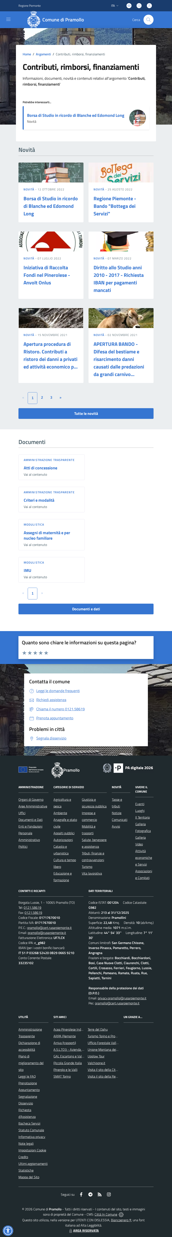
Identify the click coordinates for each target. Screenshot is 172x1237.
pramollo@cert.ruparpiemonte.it (49, 927)
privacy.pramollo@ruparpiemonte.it (122, 998)
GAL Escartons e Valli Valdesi (73, 1056)
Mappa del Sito (28, 1177)
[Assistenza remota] (121, 1214)
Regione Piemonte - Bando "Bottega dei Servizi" (115, 206)
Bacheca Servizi (29, 1123)
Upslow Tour (96, 1056)
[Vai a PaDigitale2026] (128, 767)
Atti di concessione (40, 468)
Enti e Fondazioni (30, 826)
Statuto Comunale (31, 1130)
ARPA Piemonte (64, 1036)
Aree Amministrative (32, 806)
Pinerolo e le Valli (65, 1069)
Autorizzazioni (63, 839)
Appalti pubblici (63, 833)
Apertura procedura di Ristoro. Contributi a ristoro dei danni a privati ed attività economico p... (50, 355)
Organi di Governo (30, 799)
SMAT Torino (62, 1076)
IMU (27, 570)
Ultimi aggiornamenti (33, 1163)
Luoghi (140, 810)
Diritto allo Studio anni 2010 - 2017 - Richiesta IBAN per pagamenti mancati (119, 279)
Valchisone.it (96, 1062)
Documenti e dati (86, 609)
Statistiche (26, 1170)
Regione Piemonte (29, 5)
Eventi (139, 803)
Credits (23, 1156)
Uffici (21, 812)
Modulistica (34, 524)
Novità (29, 189)
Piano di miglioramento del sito (31, 1063)
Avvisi (116, 826)
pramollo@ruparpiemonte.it (47, 932)
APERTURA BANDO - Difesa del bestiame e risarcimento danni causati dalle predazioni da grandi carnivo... (119, 359)
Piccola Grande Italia (67, 1062)
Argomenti (43, 54)
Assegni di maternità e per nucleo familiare (47, 535)
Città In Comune (106, 1214)
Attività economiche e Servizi (143, 857)
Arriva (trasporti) (64, 1042)
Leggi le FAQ (27, 1076)
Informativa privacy (31, 1136)
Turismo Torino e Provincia (105, 1036)
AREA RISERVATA (86, 1230)
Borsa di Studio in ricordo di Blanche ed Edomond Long (75, 115)
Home (27, 54)
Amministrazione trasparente (49, 460)
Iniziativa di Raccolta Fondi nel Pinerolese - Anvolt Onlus (46, 275)
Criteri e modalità (39, 500)
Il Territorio (142, 817)
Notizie (116, 812)
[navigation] (8, 19)
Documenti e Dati (30, 819)
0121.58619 (32, 907)
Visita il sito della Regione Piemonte (112, 1076)
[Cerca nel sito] (148, 20)
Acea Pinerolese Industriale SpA (75, 1029)
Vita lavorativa (92, 873)
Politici (22, 846)
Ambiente (60, 812)
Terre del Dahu (98, 1029)
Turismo (87, 866)
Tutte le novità (86, 413)
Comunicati (119, 819)
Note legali (26, 1143)
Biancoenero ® (121, 1220)
